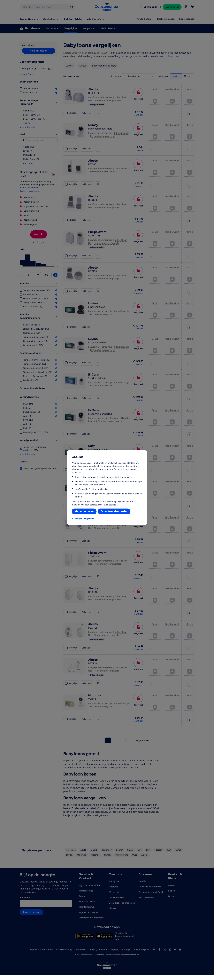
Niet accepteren (84, 511)
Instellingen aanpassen (83, 518)
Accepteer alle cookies (114, 511)
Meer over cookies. (107, 504)
